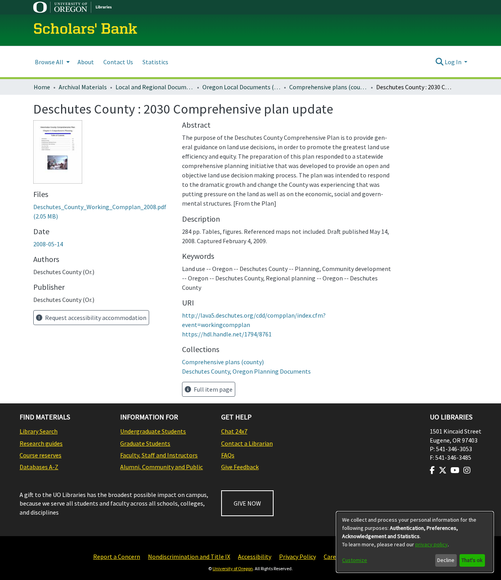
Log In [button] (454, 62)
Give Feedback (240, 467)
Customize (354, 560)
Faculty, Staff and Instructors (159, 455)
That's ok (472, 560)
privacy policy (431, 544)
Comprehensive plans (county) (328, 87)
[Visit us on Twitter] (443, 470)
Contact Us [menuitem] (118, 62)
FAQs (227, 455)
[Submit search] (439, 62)
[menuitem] (51, 61)
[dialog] (415, 542)
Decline (445, 560)
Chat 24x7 (234, 431)
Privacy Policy (297, 556)
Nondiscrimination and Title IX (189, 556)
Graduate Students (145, 443)
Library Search (39, 431)
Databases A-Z (39, 467)
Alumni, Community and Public (161, 467)
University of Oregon (233, 568)
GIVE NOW (247, 503)
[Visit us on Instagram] (466, 470)
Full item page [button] (212, 389)
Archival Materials (83, 87)
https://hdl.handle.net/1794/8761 (227, 334)
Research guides (41, 443)
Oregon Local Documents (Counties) (241, 87)
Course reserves (40, 455)
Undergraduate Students (153, 431)
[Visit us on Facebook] (432, 470)
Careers (334, 556)
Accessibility (254, 556)
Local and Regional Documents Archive (154, 87)
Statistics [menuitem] (155, 62)
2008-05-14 (48, 244)
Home (42, 87)
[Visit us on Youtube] (455, 470)
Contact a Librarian (247, 443)
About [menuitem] (85, 62)
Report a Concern (116, 556)
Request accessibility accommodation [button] (95, 318)
